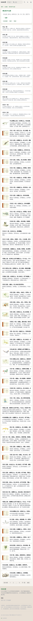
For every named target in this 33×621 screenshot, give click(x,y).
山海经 (6, 6)
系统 (15, 21)
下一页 (23, 582)
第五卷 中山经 (12, 6)
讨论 (16, 2)
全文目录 (5, 21)
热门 (10, 2)
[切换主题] (27, 2)
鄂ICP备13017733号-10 (15, 615)
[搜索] (24, 2)
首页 (2, 6)
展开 (6, 17)
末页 (28, 582)
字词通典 (8, 600)
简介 (11, 21)
